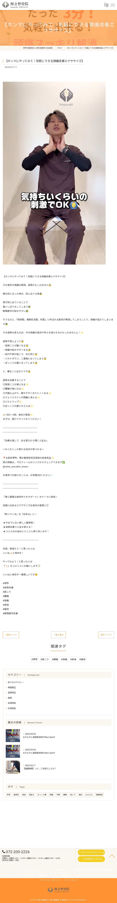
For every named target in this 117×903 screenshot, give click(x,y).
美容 (10, 698)
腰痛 (65, 795)
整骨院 (16, 795)
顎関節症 (99, 795)
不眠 (58, 795)
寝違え (31, 795)
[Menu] (112, 5)
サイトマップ (71, 880)
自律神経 (12, 703)
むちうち (89, 795)
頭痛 (51, 795)
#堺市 (35, 659)
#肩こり (45, 659)
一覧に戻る (58, 635)
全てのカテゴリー (16, 682)
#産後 (73, 659)
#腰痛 (55, 659)
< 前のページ (11, 635)
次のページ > (106, 635)
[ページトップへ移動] (112, 856)
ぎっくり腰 (42, 795)
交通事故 (12, 708)
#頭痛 (64, 659)
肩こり (72, 795)
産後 (24, 795)
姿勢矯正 (12, 692)
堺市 (8, 795)
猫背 (80, 795)
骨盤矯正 (12, 687)
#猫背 (82, 659)
